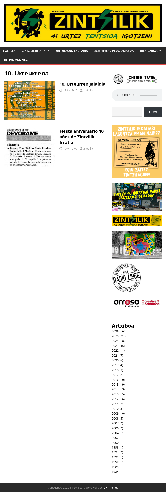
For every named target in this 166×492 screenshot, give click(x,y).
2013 (115, 394)
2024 (115, 341)
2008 (115, 418)
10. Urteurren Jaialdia (82, 84)
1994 (115, 452)
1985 (115, 467)
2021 (115, 355)
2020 (115, 360)
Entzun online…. (15, 59)
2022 (115, 350)
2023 (115, 346)
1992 (115, 457)
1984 (115, 472)
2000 (115, 443)
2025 (115, 336)
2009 (115, 413)
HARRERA (9, 51)
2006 (115, 428)
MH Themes (110, 487)
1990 (115, 462)
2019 (115, 365)
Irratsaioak (149, 51)
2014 (115, 389)
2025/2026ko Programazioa (114, 51)
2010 (115, 409)
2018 (115, 370)
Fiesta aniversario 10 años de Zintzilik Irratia (81, 136)
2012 (115, 399)
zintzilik (88, 90)
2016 (115, 380)
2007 (115, 423)
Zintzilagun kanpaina (72, 51)
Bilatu (153, 111)
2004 (115, 433)
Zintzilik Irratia (33, 51)
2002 (115, 438)
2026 (115, 331)
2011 (115, 404)
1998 (115, 447)
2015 (115, 384)
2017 (115, 375)
